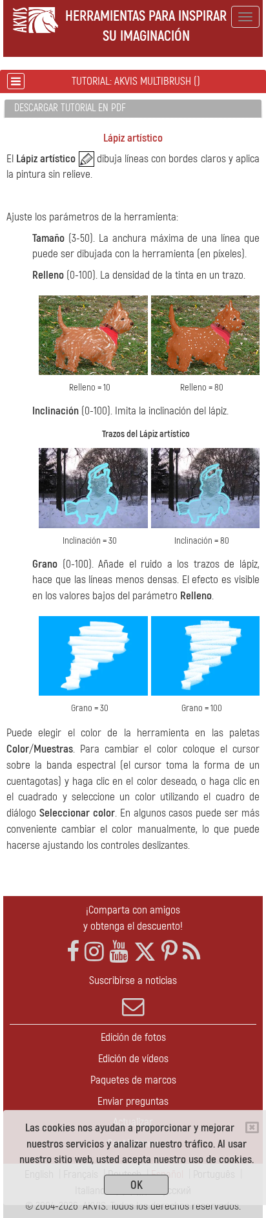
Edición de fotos (133, 1037)
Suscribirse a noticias (133, 980)
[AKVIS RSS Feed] (191, 952)
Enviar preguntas (133, 1101)
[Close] (252, 1127)
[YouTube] (118, 952)
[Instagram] (94, 952)
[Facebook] (72, 952)
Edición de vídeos (133, 1058)
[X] (145, 952)
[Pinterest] (169, 952)
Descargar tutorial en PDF (70, 108)
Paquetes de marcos (133, 1080)
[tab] (133, 109)
